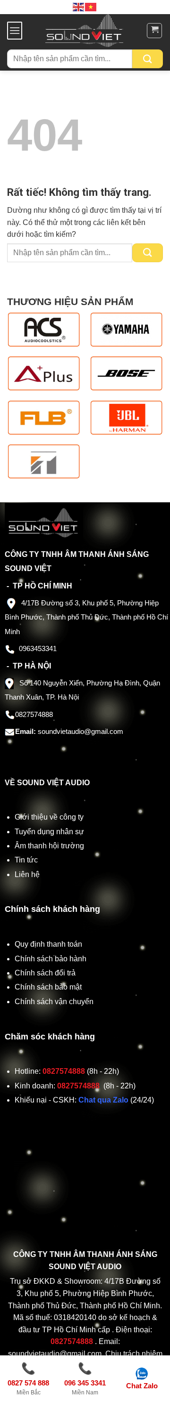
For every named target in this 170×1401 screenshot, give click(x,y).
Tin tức (26, 860)
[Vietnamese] (91, 6)
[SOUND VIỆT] (84, 30)
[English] (79, 6)
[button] (14, 30)
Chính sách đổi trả (46, 973)
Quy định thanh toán (50, 944)
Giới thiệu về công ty (49, 817)
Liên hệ (27, 874)
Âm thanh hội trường (49, 846)
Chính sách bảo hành (50, 959)
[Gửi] (147, 58)
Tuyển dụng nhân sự (49, 832)
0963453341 (38, 648)
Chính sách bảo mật (48, 987)
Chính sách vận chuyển (55, 1002)
